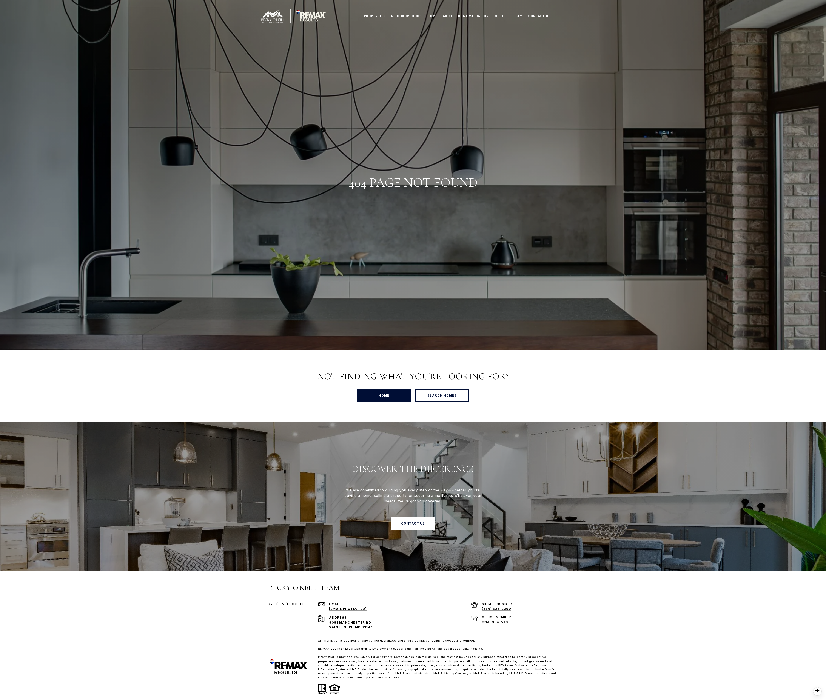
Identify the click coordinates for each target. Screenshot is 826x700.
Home (384, 395)
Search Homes (442, 395)
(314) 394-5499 (496, 622)
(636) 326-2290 (496, 609)
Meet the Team (509, 16)
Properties (375, 16)
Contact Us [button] (413, 523)
